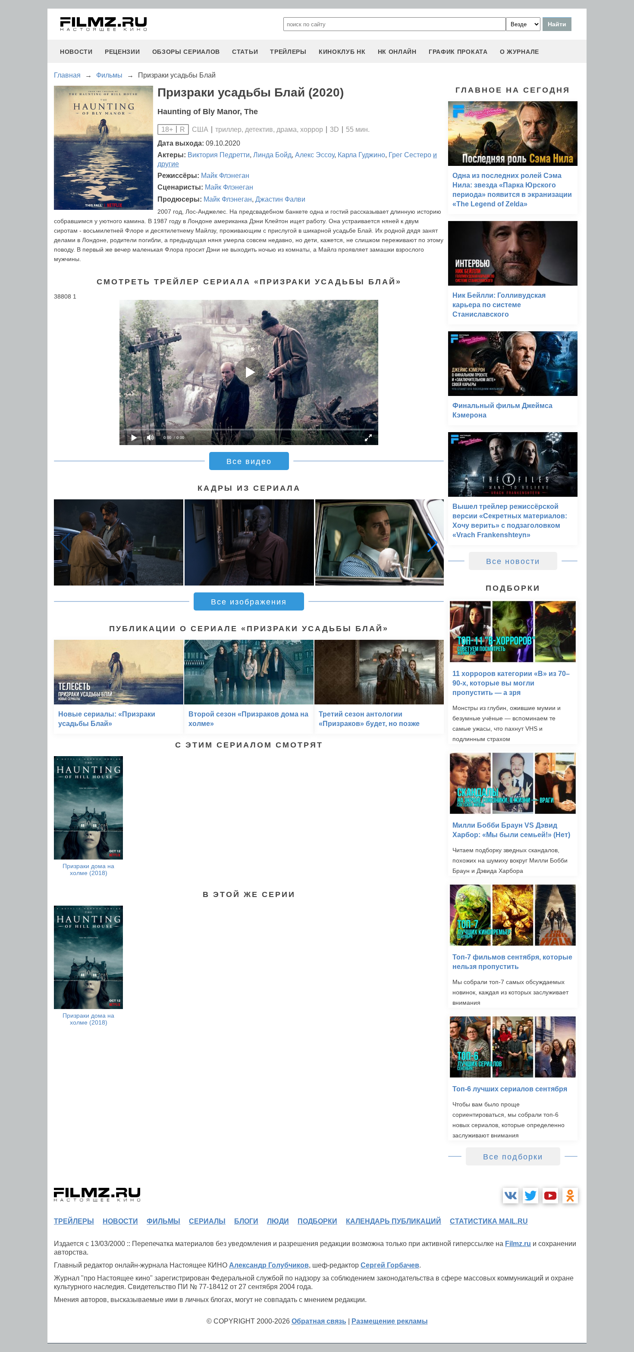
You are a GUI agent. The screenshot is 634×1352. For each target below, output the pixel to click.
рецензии (122, 51)
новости (76, 51)
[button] (432, 542)
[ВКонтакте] (510, 1195)
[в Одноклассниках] (570, 1195)
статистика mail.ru (489, 1221)
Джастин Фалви (280, 199)
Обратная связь (319, 1321)
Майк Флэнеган (225, 175)
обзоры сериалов (186, 51)
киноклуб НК (342, 51)
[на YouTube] (550, 1195)
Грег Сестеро (410, 155)
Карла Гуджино (361, 155)
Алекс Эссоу (314, 155)
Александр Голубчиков (269, 1265)
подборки (317, 1221)
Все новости (513, 561)
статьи (245, 51)
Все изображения (249, 602)
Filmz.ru (518, 1243)
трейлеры (288, 51)
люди (278, 1221)
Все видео (249, 461)
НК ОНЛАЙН (397, 51)
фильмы (163, 1221)
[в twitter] (530, 1195)
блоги (246, 1221)
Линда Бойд (272, 155)
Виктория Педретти (219, 155)
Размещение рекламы (390, 1321)
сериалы (207, 1221)
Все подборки (513, 1157)
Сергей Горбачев (390, 1265)
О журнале (519, 51)
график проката (458, 51)
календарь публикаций (393, 1221)
